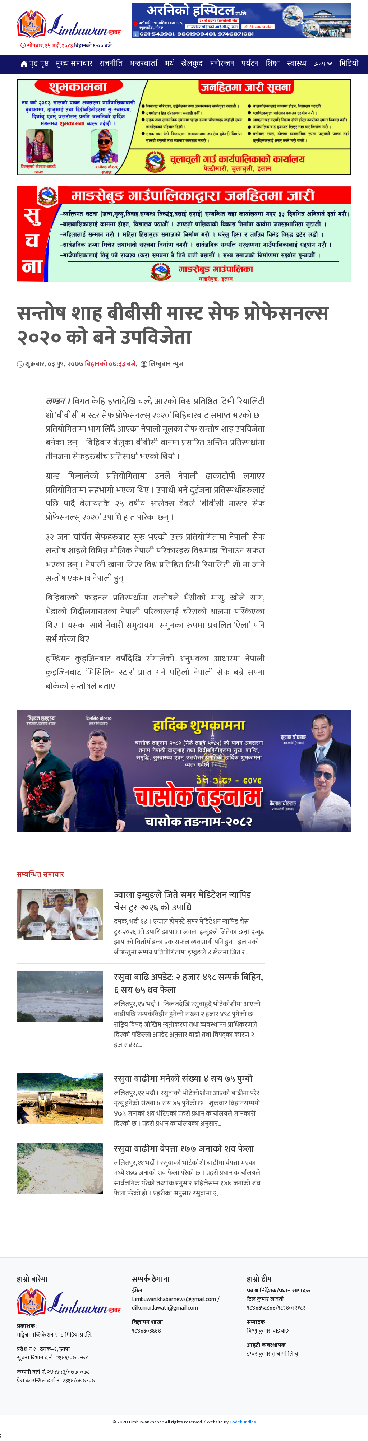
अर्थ (169, 64)
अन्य (320, 64)
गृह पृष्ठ (38, 64)
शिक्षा (273, 64)
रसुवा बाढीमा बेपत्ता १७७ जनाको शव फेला (184, 1149)
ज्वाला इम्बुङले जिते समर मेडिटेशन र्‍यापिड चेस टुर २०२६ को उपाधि (182, 901)
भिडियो (349, 64)
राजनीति (111, 64)
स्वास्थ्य (297, 64)
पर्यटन (250, 64)
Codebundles (243, 1422)
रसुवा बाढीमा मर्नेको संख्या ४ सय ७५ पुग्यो (183, 1079)
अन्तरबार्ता (143, 64)
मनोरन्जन (222, 64)
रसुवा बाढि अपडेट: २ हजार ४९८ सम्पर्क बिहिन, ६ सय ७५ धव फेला (188, 983)
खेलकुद (192, 64)
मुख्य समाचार (74, 64)
